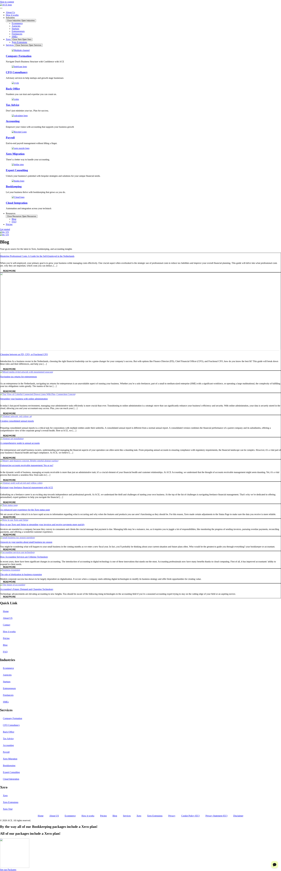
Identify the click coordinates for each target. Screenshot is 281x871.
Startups (6, 681)
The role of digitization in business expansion (21, 574)
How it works (9, 631)
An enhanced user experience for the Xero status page (25, 509)
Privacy (171, 815)
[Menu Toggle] (1, 8)
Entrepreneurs (9, 688)
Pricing (6, 638)
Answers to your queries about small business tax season (26, 542)
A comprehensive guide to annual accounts (20, 443)
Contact (6, 625)
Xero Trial (7, 809)
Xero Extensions (10, 802)
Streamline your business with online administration (24, 399)
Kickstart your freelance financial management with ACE (26, 487)
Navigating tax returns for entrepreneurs (18, 376)
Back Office (13, 88)
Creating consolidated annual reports (17, 421)
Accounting (13, 121)
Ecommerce (8, 668)
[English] (4, 232)
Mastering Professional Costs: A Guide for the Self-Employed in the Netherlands (37, 256)
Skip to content (7, 2)
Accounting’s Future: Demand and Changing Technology (26, 589)
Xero (5, 795)
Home (6, 611)
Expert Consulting (17, 170)
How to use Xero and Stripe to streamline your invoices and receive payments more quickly (42, 524)
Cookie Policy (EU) (190, 815)
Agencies (7, 675)
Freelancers (8, 695)
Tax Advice (12, 104)
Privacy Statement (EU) (216, 815)
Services (127, 815)
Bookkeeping (14, 186)
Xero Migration (15, 153)
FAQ (5, 652)
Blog (5, 645)
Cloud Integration (17, 202)
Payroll (10, 137)
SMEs (6, 702)
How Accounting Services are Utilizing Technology (24, 557)
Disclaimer (238, 815)
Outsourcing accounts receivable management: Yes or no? (26, 465)
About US (7, 618)
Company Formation (18, 56)
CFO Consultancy (17, 72)
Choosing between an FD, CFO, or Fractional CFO (24, 354)
